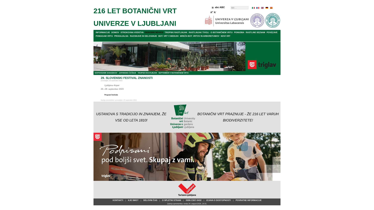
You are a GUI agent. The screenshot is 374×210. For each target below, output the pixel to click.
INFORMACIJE (103, 32)
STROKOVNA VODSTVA (132, 32)
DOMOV (115, 32)
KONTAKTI (118, 200)
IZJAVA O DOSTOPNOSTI (218, 200)
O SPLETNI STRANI (171, 200)
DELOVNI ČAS (150, 200)
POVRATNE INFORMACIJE (249, 200)
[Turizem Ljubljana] (187, 197)
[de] (266, 8)
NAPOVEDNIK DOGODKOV (106, 73)
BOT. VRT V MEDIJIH (168, 36)
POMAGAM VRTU (104, 36)
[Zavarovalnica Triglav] (187, 180)
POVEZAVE (272, 32)
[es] (271, 8)
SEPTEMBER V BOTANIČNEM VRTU (174, 73)
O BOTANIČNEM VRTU (222, 32)
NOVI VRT (225, 36)
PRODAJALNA (121, 36)
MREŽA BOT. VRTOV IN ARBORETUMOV (199, 36)
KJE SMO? (133, 200)
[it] (253, 8)
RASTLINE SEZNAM (255, 32)
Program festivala (111, 95)
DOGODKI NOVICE (154, 32)
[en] (262, 8)
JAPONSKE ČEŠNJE (127, 73)
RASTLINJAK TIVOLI (199, 32)
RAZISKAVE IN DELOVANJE (143, 36)
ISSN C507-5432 (193, 200)
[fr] (257, 8)
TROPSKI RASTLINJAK (176, 32)
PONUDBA (239, 32)
